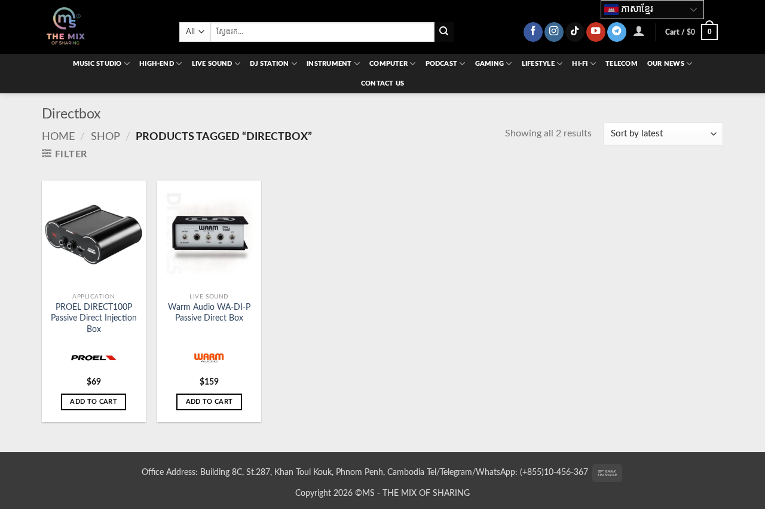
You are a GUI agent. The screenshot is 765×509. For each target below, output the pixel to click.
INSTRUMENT (329, 63)
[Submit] (444, 32)
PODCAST (442, 63)
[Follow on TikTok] (575, 32)
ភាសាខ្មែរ (636, 9)
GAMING (489, 63)
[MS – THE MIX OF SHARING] (101, 27)
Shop (105, 137)
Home (58, 137)
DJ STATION (269, 63)
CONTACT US (382, 83)
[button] (639, 30)
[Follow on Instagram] (554, 32)
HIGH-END (156, 63)
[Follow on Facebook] (533, 32)
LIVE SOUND (212, 63)
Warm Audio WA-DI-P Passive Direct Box (209, 312)
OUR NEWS (665, 63)
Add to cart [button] (93, 401)
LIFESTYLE (538, 63)
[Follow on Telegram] (616, 32)
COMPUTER (388, 63)
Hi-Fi (579, 63)
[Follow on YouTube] (595, 32)
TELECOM (621, 63)
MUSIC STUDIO (97, 63)
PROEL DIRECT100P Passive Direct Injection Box (94, 318)
